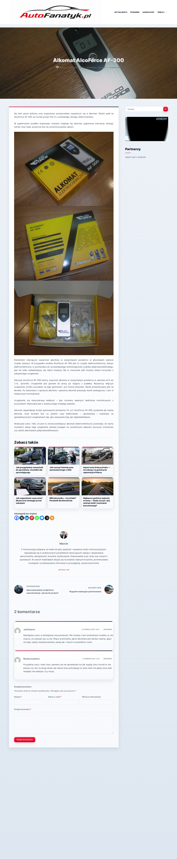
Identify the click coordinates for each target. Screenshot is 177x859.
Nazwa (18, 697)
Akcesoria (91, 68)
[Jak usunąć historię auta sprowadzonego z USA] (64, 456)
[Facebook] (16, 518)
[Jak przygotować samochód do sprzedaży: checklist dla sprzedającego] (30, 456)
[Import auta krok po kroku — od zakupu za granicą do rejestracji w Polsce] (97, 456)
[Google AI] (47, 518)
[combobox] (144, 109)
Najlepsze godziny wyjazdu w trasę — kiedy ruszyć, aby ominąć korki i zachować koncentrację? (96, 502)
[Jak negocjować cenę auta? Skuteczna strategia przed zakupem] (30, 486)
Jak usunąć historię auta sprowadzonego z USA (61, 468)
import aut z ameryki (135, 157)
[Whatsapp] (37, 518)
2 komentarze (115, 68)
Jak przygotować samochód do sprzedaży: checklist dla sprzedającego (29, 470)
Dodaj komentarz (22, 709)
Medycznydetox (31, 658)
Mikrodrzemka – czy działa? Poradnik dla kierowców (62, 499)
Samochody (148, 12)
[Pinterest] (32, 518)
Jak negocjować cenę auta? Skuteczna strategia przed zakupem (29, 500)
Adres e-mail (54, 697)
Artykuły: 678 (63, 570)
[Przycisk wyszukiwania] (165, 109)
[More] (52, 518)
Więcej (161, 12)
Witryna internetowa (91, 697)
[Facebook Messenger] (42, 518)
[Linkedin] (26, 518)
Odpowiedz (107, 629)
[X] (21, 518)
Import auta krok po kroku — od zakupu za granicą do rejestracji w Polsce (96, 470)
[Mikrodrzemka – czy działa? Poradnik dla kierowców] (64, 486)
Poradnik (134, 12)
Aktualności (120, 12)
